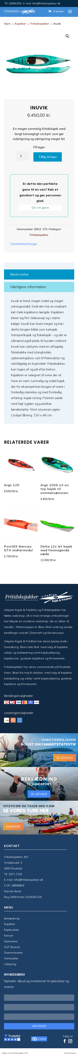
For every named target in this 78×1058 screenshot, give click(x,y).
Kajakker (20, 23)
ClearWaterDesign (23, 244)
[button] (67, 36)
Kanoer (8, 935)
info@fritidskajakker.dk (28, 880)
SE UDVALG (64, 757)
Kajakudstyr (11, 930)
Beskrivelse (19, 274)
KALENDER (13, 826)
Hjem (7, 23)
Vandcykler (11, 958)
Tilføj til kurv (47, 157)
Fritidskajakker (39, 23)
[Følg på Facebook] (65, 1041)
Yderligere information (28, 287)
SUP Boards (12, 947)
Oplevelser (11, 941)
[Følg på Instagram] (70, 1041)
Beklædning (11, 918)
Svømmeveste (13, 952)
